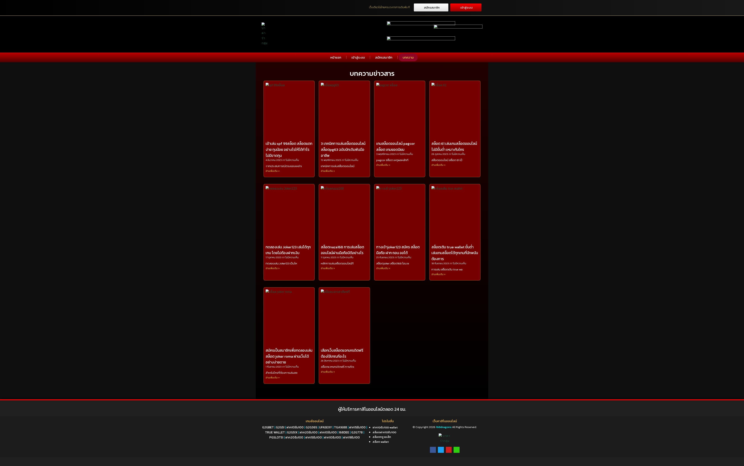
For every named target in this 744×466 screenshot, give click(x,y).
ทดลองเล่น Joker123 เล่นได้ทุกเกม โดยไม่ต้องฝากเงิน (288, 250)
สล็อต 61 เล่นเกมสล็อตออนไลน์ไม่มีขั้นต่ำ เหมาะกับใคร (454, 146)
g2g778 (357, 432)
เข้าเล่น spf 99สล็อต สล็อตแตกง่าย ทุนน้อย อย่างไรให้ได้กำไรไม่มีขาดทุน (289, 149)
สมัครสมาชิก (383, 57)
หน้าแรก (335, 57)
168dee (344, 432)
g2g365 (311, 427)
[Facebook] (433, 450)
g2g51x (292, 432)
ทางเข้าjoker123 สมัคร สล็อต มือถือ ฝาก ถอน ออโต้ (398, 250)
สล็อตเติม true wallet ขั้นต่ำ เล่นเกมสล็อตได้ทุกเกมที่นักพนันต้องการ (454, 253)
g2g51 (280, 427)
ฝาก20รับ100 (309, 432)
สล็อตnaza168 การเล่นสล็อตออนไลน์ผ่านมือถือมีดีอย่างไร (342, 250)
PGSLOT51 (276, 437)
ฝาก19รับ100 (351, 437)
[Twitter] (441, 450)
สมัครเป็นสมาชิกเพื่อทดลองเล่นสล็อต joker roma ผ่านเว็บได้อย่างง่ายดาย (289, 356)
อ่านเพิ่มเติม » (273, 171)
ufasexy (325, 427)
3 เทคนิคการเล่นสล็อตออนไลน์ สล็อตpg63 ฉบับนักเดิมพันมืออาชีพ (343, 149)
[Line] (457, 450)
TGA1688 (340, 427)
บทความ (408, 57)
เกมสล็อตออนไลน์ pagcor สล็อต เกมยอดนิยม (395, 146)
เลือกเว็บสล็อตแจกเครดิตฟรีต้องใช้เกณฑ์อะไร (342, 353)
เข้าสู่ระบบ (358, 57)
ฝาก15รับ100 (357, 427)
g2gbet (268, 427)
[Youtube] (449, 450)
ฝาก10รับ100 (295, 427)
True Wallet (275, 432)
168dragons (443, 427)
